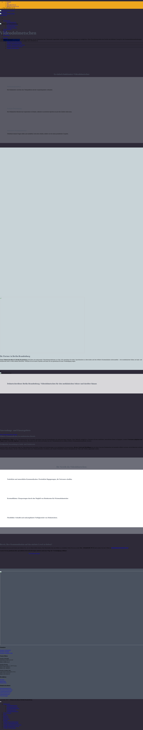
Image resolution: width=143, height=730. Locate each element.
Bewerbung (6, 719)
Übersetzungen (7, 29)
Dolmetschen (6, 21)
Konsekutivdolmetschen (12, 25)
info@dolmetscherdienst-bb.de (119, 548)
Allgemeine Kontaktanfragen (14, 42)
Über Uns (5, 717)
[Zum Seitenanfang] (0, 701)
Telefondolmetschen (11, 22)
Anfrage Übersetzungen (13, 48)
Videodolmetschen (11, 26)
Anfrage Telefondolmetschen (14, 43)
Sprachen (5, 716)
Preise (4, 714)
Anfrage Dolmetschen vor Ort (14, 46)
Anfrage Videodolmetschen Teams (16, 45)
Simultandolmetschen (12, 707)
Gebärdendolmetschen (12, 28)
